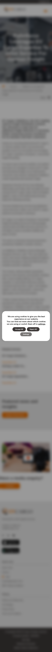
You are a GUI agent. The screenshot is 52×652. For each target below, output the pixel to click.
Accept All (19, 329)
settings (41, 324)
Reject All (33, 329)
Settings (26, 334)
